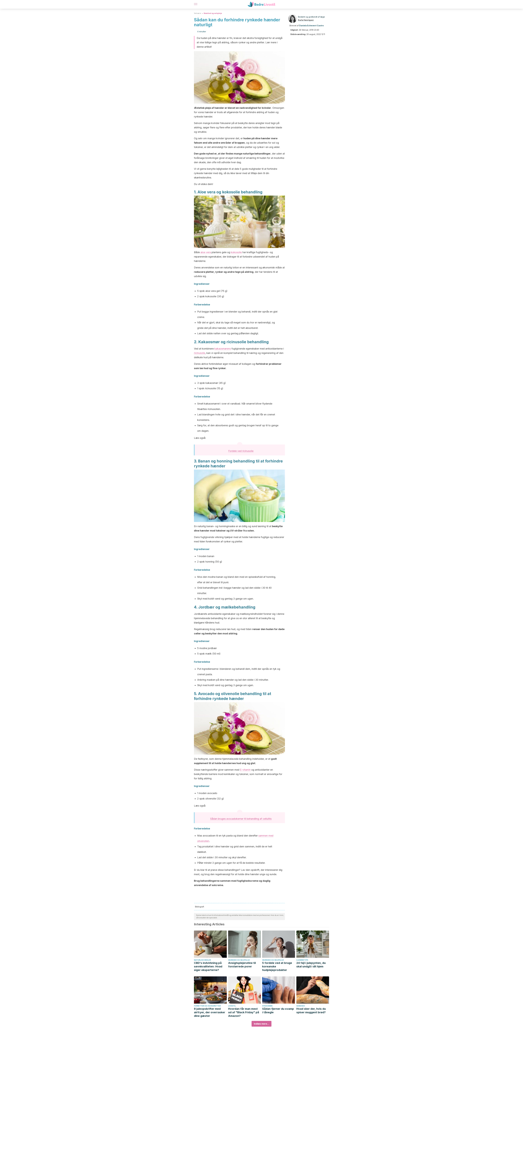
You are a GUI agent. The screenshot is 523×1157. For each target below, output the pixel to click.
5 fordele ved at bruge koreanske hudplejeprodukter (277, 966)
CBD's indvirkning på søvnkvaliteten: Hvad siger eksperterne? (208, 966)
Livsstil (232, 1006)
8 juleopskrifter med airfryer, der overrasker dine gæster (209, 1012)
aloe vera (205, 252)
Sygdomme (267, 1006)
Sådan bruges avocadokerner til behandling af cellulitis (241, 818)
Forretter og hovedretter (207, 1006)
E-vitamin (245, 769)
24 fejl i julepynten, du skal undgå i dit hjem (311, 964)
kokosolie (236, 252)
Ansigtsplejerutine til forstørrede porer (242, 964)
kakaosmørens (222, 348)
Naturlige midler (202, 960)
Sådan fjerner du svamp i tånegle (278, 1010)
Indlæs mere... (261, 1023)
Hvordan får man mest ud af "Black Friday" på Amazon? (243, 1012)
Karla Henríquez (306, 20)
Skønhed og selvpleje (213, 13)
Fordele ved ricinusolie (240, 451)
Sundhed (300, 1006)
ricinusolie (199, 353)
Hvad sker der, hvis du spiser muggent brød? (311, 1010)
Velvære (197, 13)
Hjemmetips (302, 960)
